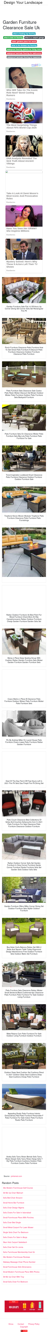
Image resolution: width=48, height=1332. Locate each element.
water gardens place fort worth (24, 41)
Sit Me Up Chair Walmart (13, 1192)
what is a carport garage (34, 37)
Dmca (11, 1324)
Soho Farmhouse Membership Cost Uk (19, 1252)
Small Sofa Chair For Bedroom (15, 1281)
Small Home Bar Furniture (13, 1202)
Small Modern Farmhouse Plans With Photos (21, 1271)
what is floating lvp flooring (24, 33)
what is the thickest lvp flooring (24, 45)
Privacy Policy (33, 1324)
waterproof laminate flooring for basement (24, 57)
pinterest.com (16, 1176)
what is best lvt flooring (13, 37)
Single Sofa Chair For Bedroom (15, 1232)
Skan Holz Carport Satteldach (15, 1242)
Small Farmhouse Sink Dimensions (17, 1267)
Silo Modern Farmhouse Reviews (16, 1257)
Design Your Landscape (23, 2)
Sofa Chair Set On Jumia (13, 1247)
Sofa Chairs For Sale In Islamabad (17, 1212)
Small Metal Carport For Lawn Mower (18, 1227)
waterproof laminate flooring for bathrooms (24, 53)
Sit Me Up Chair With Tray (13, 1276)
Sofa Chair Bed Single (12, 1222)
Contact (21, 1324)
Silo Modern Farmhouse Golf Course (18, 1187)
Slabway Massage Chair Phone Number (19, 1262)
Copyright (24, 1326)
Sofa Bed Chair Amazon (13, 1197)
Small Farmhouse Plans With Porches (18, 1217)
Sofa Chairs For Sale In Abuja (15, 1237)
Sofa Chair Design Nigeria (13, 1207)
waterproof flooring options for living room (24, 49)
